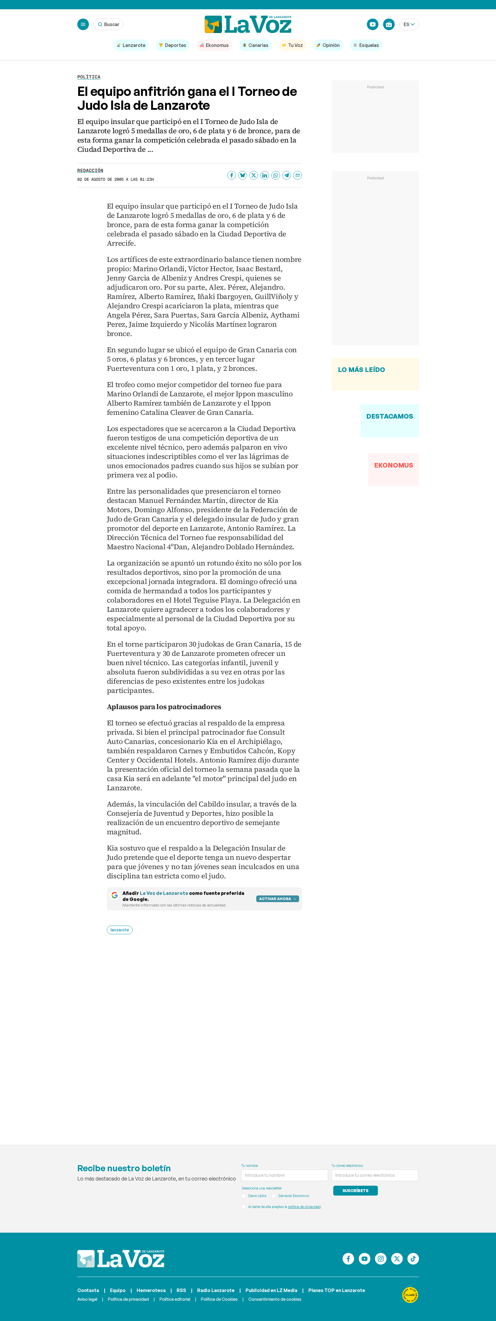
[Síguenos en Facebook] (348, 1259)
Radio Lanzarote (216, 1290)
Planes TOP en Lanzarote (336, 1290)
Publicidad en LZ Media (271, 1290)
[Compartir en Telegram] (286, 175)
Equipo (118, 1290)
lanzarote (120, 929)
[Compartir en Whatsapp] (275, 175)
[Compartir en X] (253, 175)
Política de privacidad (128, 1299)
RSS (181, 1290)
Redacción (90, 170)
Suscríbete (356, 1190)
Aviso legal (87, 1299)
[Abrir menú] (83, 24)
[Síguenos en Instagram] (381, 1259)
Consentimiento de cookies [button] (274, 1299)
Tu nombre (249, 1165)
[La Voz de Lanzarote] (248, 24)
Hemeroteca (151, 1290)
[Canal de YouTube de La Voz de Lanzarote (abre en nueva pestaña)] (372, 24)
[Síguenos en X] (397, 1259)
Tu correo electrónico (347, 1165)
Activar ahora (275, 899)
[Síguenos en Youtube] (364, 1259)
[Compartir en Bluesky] (242, 175)
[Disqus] (204, 1031)
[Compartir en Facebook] (231, 175)
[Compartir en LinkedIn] (264, 175)
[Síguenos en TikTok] (413, 1259)
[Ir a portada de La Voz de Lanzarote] (120, 1258)
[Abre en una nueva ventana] (410, 1295)
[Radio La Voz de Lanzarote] (389, 24)
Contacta (88, 1290)
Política (88, 77)
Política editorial (175, 1299)
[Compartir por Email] (297, 175)
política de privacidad (304, 1207)
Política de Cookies (219, 1299)
